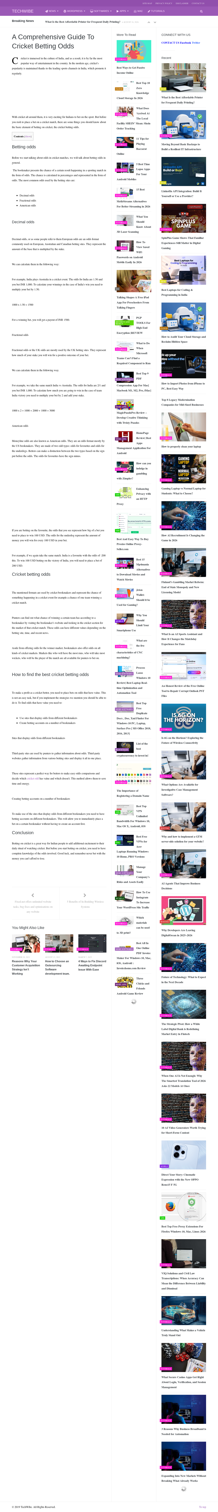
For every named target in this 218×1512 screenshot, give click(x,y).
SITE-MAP (147, 3)
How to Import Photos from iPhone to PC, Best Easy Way (183, 385)
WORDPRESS (74, 11)
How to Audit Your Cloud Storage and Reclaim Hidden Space (183, 339)
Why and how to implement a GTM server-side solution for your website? (182, 838)
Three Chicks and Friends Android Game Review (133, 985)
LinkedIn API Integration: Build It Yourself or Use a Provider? (181, 193)
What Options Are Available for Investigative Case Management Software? (179, 789)
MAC (140, 11)
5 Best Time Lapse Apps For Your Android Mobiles (133, 171)
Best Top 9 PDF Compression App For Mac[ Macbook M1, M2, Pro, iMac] (134, 381)
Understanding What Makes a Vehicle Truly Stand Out (183, 1332)
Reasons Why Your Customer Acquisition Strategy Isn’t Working (26, 967)
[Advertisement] (44, 86)
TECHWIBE (23, 11)
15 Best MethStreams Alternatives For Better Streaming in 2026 (133, 197)
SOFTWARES (101, 11)
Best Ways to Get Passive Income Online (131, 70)
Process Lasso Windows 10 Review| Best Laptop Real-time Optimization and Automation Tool (133, 680)
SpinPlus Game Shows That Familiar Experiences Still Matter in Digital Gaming (182, 243)
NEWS (52, 11)
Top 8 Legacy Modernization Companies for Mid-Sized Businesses (182, 402)
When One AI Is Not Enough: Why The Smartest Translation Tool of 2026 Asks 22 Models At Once (183, 1081)
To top (202, 1507)
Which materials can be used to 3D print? (133, 925)
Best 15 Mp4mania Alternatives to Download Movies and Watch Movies (133, 569)
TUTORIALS (158, 11)
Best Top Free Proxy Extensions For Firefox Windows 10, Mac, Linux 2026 (183, 1228)
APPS (123, 11)
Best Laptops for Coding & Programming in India (177, 292)
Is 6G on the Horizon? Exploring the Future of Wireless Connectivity (182, 740)
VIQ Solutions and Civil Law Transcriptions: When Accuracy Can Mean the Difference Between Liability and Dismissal (183, 1280)
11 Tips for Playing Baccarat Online (133, 146)
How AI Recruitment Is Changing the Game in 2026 (183, 537)
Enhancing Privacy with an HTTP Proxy (134, 496)
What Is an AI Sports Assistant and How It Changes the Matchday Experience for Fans (181, 639)
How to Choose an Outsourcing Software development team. (57, 967)
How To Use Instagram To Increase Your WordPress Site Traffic (133, 899)
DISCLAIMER (182, 3)
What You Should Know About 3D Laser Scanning (134, 224)
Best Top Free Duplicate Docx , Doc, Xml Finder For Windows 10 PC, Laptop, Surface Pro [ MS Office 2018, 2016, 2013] (134, 718)
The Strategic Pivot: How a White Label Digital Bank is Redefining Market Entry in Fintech (180, 1029)
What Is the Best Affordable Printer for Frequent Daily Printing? (182, 99)
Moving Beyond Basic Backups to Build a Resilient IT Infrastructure (84, 22)
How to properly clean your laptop (181, 446)
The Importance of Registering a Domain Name (133, 793)
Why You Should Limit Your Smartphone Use (133, 622)
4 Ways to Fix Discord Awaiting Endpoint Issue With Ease (92, 965)
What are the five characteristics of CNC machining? (132, 648)
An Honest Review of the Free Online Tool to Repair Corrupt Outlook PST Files (182, 691)
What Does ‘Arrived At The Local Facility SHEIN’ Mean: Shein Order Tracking (133, 118)
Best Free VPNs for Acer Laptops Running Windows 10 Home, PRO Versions (133, 846)
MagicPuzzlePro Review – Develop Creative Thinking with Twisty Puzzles (132, 418)
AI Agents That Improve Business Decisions (180, 885)
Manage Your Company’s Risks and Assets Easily (133, 874)
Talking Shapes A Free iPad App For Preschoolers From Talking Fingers (133, 302)
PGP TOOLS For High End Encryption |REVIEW (133, 325)
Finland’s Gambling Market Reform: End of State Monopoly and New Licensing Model (182, 587)
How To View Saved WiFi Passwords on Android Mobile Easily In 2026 (133, 252)
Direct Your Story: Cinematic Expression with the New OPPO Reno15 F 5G (179, 1179)
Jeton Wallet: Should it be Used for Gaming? (133, 597)
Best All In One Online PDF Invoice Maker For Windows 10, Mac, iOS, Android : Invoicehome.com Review (134, 955)
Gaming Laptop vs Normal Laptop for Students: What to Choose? (183, 490)
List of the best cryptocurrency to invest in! (132, 749)
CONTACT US (198, 3)
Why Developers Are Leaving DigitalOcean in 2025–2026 (178, 932)
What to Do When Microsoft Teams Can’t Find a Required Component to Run (134, 353)
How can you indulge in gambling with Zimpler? (134, 470)
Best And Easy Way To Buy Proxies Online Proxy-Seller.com (133, 544)
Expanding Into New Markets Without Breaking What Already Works (183, 1478)
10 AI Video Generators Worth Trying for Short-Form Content (183, 1130)
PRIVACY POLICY (163, 3)
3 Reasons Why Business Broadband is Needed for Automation (183, 1431)
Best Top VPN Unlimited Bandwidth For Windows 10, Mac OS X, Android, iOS (133, 816)
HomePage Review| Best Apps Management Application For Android (134, 443)
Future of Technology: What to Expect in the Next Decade (183, 979)
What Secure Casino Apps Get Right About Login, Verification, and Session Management (183, 1382)
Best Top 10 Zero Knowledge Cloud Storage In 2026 (133, 90)
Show (28, 136)
